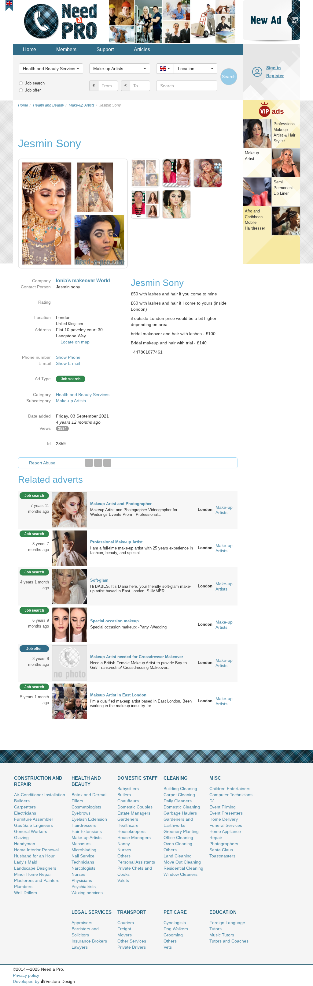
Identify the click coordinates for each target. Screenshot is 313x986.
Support (105, 49)
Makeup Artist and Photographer (121, 503)
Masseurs (81, 843)
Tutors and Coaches (229, 941)
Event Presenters (226, 813)
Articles (142, 49)
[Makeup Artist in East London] (69, 700)
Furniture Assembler (33, 819)
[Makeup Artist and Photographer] (69, 509)
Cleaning (176, 778)
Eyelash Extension (89, 819)
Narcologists (83, 868)
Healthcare (127, 825)
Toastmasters (222, 855)
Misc (215, 778)
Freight (124, 928)
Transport (131, 912)
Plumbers (23, 886)
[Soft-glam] (69, 585)
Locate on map (75, 341)
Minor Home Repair (33, 874)
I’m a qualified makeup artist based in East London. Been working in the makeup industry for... (141, 703)
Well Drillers (25, 892)
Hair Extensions (87, 831)
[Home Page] (61, 21)
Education (223, 912)
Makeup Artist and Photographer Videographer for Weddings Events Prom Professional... (133, 512)
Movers (124, 934)
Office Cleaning (178, 837)
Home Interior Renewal (36, 849)
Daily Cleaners (178, 800)
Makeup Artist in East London (118, 695)
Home (29, 49)
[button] (9, 3)
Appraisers (82, 922)
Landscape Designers (35, 868)
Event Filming (222, 806)
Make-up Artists (71, 400)
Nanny (123, 843)
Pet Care (175, 912)
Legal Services (92, 912)
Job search (35, 83)
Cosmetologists (86, 806)
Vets (168, 947)
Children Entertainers (229, 788)
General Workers (30, 831)
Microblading (84, 849)
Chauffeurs (128, 800)
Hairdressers (84, 825)
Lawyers (80, 947)
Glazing (21, 837)
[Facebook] (89, 463)
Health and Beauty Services (82, 394)
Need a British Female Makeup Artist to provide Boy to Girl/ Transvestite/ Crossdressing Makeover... (138, 665)
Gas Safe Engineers (33, 825)
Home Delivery (223, 819)
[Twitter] (98, 463)
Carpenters (25, 806)
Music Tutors (221, 934)
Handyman (24, 843)
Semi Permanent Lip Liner (283, 188)
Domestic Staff (137, 778)
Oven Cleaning (178, 843)
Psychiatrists (84, 886)
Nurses (78, 874)
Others (124, 855)
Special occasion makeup (114, 621)
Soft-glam (99, 580)
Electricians (25, 813)
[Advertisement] (271, 359)
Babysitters (128, 788)
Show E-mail (68, 363)
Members (66, 49)
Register (275, 75)
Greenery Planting (181, 831)
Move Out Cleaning (182, 862)
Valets (123, 880)
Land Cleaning (178, 855)
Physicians (82, 880)
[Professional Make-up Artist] (69, 547)
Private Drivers (131, 947)
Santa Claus (221, 849)
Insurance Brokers (89, 941)
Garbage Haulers (180, 813)
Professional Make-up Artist (116, 542)
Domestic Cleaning (182, 806)
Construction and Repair (38, 781)
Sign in (273, 67)
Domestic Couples (135, 806)
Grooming (173, 934)
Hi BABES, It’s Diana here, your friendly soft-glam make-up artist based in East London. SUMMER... (140, 588)
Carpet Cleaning (179, 794)
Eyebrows (81, 813)
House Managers (134, 837)
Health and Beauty (86, 781)
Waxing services (87, 892)
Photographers (223, 843)
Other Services (131, 941)
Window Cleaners (180, 874)
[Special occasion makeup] (69, 624)
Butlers (124, 794)
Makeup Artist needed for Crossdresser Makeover (136, 656)
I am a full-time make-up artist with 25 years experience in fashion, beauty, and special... (141, 550)
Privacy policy (26, 975)
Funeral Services (225, 825)
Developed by (26, 981)
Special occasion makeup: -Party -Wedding (130, 627)
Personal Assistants (136, 862)
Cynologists (175, 922)
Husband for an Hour (34, 855)
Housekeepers (131, 831)
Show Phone (68, 357)
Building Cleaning (180, 788)
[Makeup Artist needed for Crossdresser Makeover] (69, 662)
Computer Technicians (230, 794)
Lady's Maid (25, 862)
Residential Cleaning (183, 868)
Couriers (125, 922)
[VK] (107, 463)
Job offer (33, 90)
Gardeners (127, 819)
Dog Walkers (176, 928)
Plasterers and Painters (36, 880)
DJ (212, 800)
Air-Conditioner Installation (39, 794)
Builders (22, 800)
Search (229, 76)
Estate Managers (133, 813)
